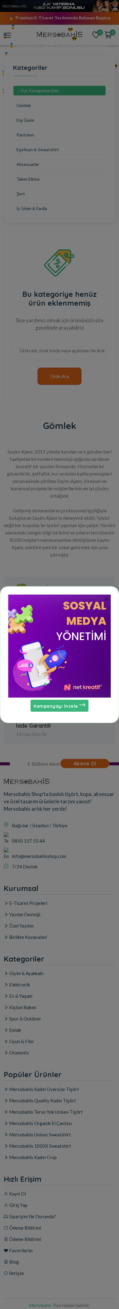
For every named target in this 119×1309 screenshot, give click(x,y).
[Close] (106, 599)
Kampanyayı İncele (56, 706)
